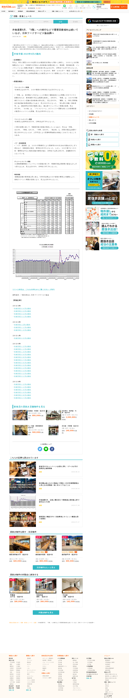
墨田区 (12, 666)
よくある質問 (108, 696)
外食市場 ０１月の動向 (22, 316)
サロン (44, 666)
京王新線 (90, 662)
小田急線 (90, 668)
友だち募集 (64, 7)
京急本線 (89, 676)
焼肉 (28, 686)
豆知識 (75, 21)
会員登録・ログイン (120, 7)
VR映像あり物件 (110, 662)
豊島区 (18, 670)
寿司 (28, 674)
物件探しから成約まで (111, 676)
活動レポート (109, 692)
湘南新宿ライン (62, 666)
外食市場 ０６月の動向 (22, 362)
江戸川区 (12, 682)
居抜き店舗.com (14, 622)
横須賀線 (60, 680)
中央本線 (60, 670)
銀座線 (75, 660)
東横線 (60, 684)
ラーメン (29, 660)
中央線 (60, 662)
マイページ (88, 7)
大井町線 (60, 688)
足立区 (12, 676)
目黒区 (12, 678)
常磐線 (60, 674)
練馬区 (12, 684)
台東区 (18, 664)
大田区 (12, 668)
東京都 (11, 658)
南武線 (60, 678)
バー (28, 666)
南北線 (75, 674)
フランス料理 (31, 680)
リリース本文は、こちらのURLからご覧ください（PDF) (33, 289)
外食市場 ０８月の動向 (22, 357)
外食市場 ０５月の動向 (22, 338)
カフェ (29, 664)
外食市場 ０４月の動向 (22, 308)
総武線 (60, 668)
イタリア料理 (31, 682)
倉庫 (44, 670)
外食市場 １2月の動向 (22, 324)
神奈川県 (11, 688)
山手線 (60, 660)
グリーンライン (77, 690)
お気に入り (70, 7)
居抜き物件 (46, 676)
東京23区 (11, 660)
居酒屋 (29, 658)
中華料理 (29, 684)
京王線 (89, 664)
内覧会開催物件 (109, 668)
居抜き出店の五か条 (111, 678)
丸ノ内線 (75, 662)
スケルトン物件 (47, 678)
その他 (29, 688)
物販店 (44, 668)
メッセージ (76, 7)
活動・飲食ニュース (26, 622)
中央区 (18, 662)
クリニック (46, 664)
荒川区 (18, 672)
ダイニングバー (31, 670)
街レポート (92, 120)
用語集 (107, 680)
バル (28, 668)
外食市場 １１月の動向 (22, 327)
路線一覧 (89, 678)
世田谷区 (19, 668)
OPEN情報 (92, 123)
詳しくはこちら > (103, 25)
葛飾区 (18, 678)
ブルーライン (76, 688)
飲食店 (29, 662)
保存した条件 (82, 7)
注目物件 (107, 664)
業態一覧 (28, 690)
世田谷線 (60, 690)
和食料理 (29, 678)
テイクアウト (31, 672)
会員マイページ (108, 694)
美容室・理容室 (47, 660)
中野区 (12, 680)
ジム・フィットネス (48, 662)
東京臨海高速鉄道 (92, 672)
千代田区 (12, 662)
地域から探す (96, 139)
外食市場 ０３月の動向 (22, 311)
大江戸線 (75, 686)
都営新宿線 (76, 684)
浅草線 (75, 680)
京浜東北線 (61, 672)
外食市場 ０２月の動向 (22, 314)
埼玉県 (18, 686)
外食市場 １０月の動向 (22, 330)
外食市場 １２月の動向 (22, 346)
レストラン (30, 676)
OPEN (46, 21)
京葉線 (60, 676)
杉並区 (18, 680)
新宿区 (12, 674)
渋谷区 (12, 670)
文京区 (18, 674)
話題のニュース (94, 117)
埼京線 (60, 664)
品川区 (18, 676)
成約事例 (107, 670)
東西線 (75, 666)
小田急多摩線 (91, 670)
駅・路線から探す (97, 134)
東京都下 (11, 686)
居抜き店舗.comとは (111, 674)
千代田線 (75, 668)
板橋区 (18, 682)
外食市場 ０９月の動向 (22, 354)
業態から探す (96, 144)
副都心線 (75, 676)
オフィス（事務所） (48, 658)
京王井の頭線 (91, 660)
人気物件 (107, 666)
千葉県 (18, 688)
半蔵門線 (75, 672)
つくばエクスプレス (92, 674)
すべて (16, 21)
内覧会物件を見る (46, 612)
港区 (11, 664)
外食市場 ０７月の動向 (22, 360)
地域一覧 (11, 690)
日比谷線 (75, 664)
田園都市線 (61, 686)
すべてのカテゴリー (95, 111)
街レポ (31, 21)
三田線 (75, 682)
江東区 (18, 666)
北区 (11, 672)
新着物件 (107, 660)
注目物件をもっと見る (46, 567)
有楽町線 (75, 670)
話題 (60, 21)
